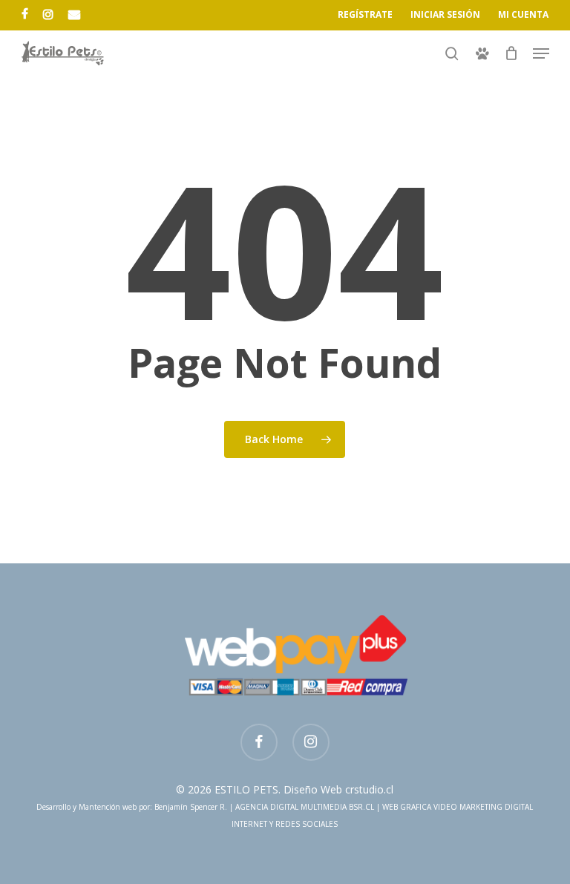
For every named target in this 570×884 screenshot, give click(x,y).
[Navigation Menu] (541, 53)
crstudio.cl (369, 789)
